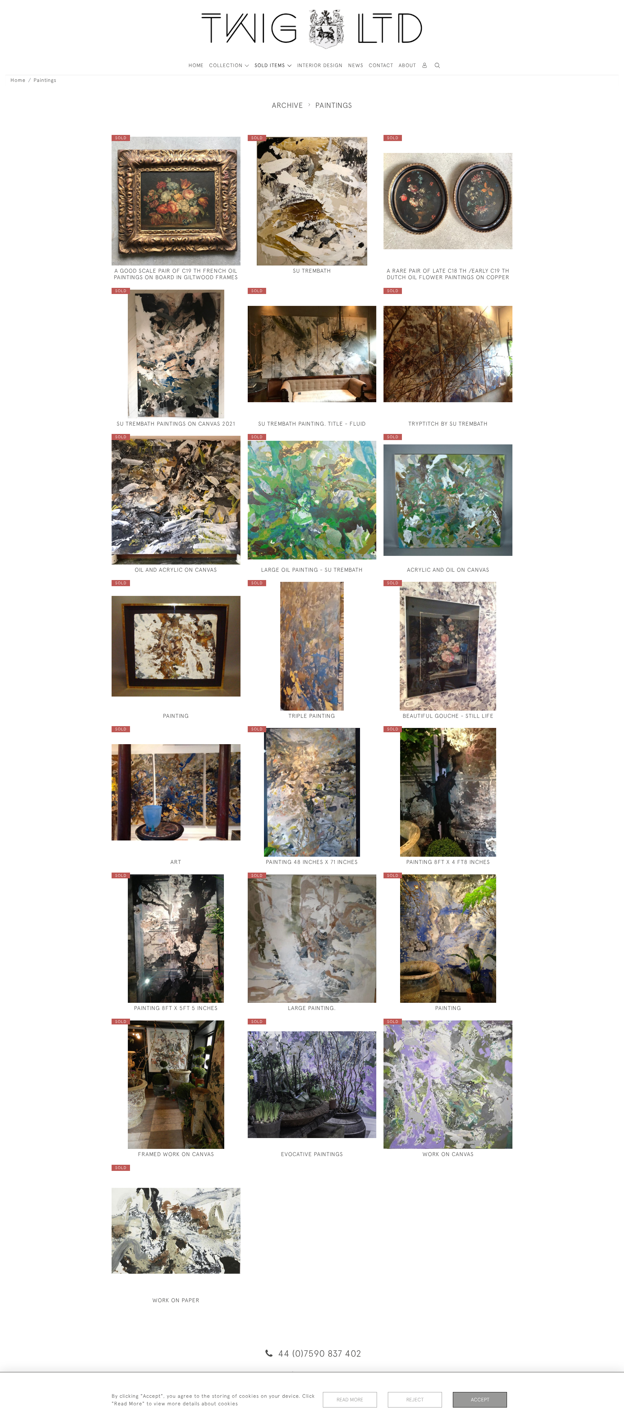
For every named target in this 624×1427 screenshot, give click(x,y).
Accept (480, 1399)
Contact (381, 65)
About (407, 65)
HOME (196, 65)
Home (18, 80)
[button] (437, 65)
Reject (415, 1399)
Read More (350, 1399)
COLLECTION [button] (226, 65)
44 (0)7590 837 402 (318, 1353)
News (355, 65)
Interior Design (320, 65)
